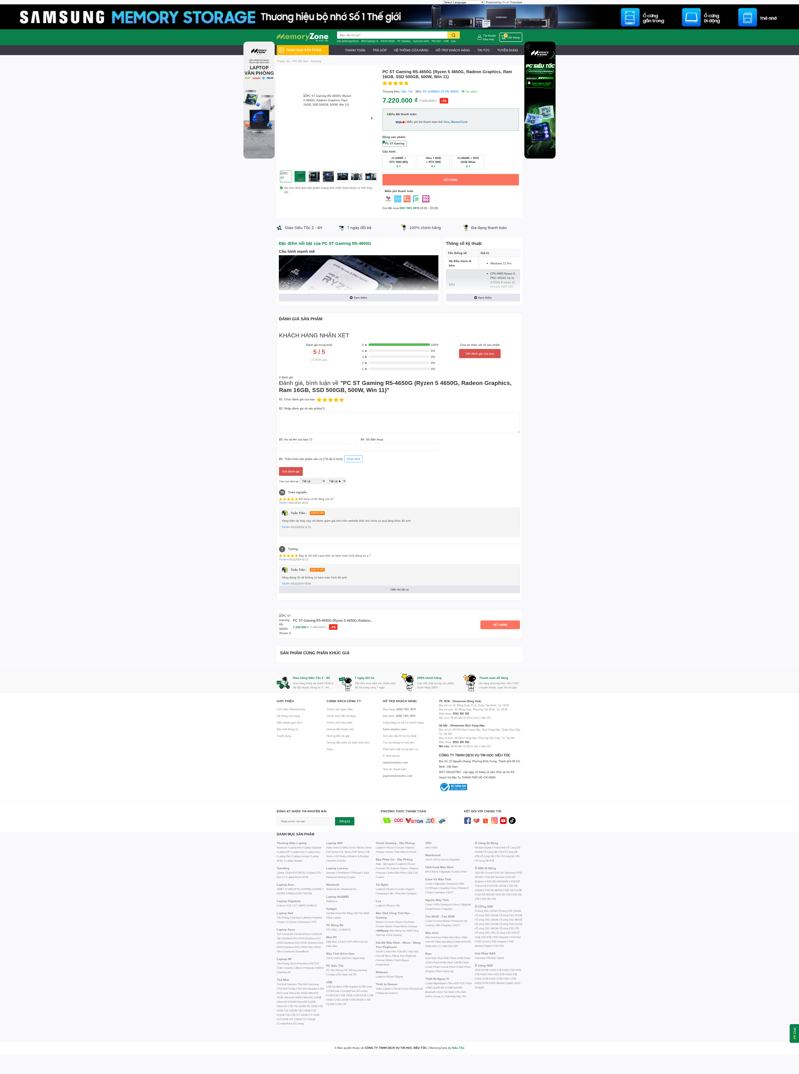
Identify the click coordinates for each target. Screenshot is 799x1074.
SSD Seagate (499, 941)
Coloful (456, 871)
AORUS (312, 905)
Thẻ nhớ (436, 41)
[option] (328, 118)
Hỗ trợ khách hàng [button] (400, 701)
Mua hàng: (399, 709)
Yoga (366, 872)
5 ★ (364, 344)
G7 (295, 905)
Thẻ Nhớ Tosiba (286, 988)
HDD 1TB (496, 970)
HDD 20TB (482, 983)
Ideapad (330, 872)
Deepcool (452, 883)
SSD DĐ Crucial (484, 872)
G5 (290, 905)
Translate (516, 2)
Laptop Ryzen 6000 (298, 877)
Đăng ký (344, 821)
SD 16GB (300, 1006)
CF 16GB (302, 1014)
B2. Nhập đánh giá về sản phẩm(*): (302, 408)
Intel (427, 847)
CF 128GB (296, 1019)
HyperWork (401, 926)
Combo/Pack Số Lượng (291, 1023)
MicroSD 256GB (287, 1001)
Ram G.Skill (456, 966)
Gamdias (440, 892)
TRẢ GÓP (380, 50)
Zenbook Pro (290, 938)
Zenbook (288, 934)
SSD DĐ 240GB (497, 885)
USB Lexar (366, 986)
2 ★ (364, 363)
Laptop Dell (284, 856)
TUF (279, 934)
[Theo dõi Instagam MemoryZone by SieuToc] (494, 820)
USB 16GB (346, 995)
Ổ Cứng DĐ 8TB (485, 860)
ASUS (343, 941)
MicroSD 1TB (285, 1006)
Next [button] (371, 118)
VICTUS (314, 963)
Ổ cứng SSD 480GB (511, 919)
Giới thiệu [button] (285, 701)
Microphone (416, 988)
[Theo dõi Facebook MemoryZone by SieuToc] (467, 820)
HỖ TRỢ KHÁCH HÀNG (453, 50)
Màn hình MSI (450, 946)
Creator (342, 860)
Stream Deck (401, 988)
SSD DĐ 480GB (493, 890)
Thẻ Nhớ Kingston (308, 988)
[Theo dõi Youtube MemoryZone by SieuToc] (503, 820)
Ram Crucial (441, 966)
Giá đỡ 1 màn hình (386, 951)
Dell (397, 851)
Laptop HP (284, 851)
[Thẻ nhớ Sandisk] (399, 16)
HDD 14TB (510, 978)
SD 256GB (305, 1010)
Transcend (499, 847)
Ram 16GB (457, 958)
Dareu (404, 868)
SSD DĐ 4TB (488, 898)
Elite (280, 967)
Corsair (400, 847)
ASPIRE (306, 889)
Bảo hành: (399, 716)
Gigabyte (455, 859)
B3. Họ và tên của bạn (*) (295, 439)
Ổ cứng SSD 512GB (511, 924)
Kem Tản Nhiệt (446, 992)
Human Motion (385, 960)
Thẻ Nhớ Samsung (308, 984)
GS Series (340, 856)
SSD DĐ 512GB (513, 890)
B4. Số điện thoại (372, 439)
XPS (313, 922)
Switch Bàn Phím (396, 872)
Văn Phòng (283, 917)
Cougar (413, 926)
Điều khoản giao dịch (289, 722)
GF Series (333, 851)
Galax (430, 892)
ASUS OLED (388, 41)
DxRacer (409, 922)
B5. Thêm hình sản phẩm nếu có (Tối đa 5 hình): (319, 459)
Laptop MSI (295, 847)
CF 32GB (314, 1014)
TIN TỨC (483, 50)
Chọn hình (353, 459)
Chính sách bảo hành (339, 722)
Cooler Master (384, 926)
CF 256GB (309, 1019)
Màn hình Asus (433, 937)
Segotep (444, 888)
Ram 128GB (455, 962)
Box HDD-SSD (457, 983)
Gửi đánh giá (290, 471)
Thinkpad (356, 872)
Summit (332, 860)
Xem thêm (360, 297)
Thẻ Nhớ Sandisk (286, 984)
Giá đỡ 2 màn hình (408, 951)
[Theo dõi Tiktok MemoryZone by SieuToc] (512, 820)
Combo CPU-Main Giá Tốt (342, 974)
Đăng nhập (488, 39)
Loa (453, 41)
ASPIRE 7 (318, 889)
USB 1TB (341, 1004)
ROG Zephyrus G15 (289, 942)
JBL (392, 893)
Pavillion (303, 963)
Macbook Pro (349, 889)
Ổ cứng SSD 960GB (487, 928)
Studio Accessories (387, 993)
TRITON (307, 893)
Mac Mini (332, 946)
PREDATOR (294, 893)
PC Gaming (404, 41)
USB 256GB (356, 999)
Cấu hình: (389, 151)
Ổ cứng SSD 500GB (487, 924)
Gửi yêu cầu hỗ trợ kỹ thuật (400, 735)
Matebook (331, 901)
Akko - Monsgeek (385, 864)
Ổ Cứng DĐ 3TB (490, 856)
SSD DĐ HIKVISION (497, 881)
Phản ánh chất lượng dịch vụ (400, 749)
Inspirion (317, 917)
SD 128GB (291, 1010)
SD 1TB (291, 1014)
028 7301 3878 (409, 208)
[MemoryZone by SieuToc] (302, 37)
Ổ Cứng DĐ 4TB (510, 856)
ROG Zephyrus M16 (289, 947)
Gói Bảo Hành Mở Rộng (339, 913)
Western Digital (483, 847)
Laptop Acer (298, 851)
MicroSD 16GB (298, 993)
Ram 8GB (443, 958)
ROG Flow (307, 947)
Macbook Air (333, 889)
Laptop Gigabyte (313, 847)
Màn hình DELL (451, 937)
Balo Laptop (334, 917)
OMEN (319, 967)
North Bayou (402, 960)
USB (446, 41)
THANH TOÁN (355, 50)
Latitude (306, 917)
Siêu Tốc (407, 91)
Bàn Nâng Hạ (397, 930)
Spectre (289, 967)
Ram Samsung (445, 971)
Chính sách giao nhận (340, 709)
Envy (294, 963)
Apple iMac (359, 958)
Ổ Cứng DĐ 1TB (493, 851)
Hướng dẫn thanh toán (340, 729)
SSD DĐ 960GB (485, 894)
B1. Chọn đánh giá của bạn (297, 399)
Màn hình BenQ (444, 941)
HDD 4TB (486, 974)
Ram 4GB (430, 958)
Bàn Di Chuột (408, 851)
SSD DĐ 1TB (503, 894)
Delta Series (349, 847)
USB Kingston (350, 986)
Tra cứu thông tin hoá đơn (398, 742)
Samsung (382, 893)
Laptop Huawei (294, 860)
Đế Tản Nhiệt (362, 913)
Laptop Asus (313, 851)
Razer (390, 847)
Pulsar (380, 851)
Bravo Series (365, 847)
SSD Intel (516, 937)
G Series (291, 922)
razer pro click (421, 41)
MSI (356, 941)
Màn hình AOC (463, 941)
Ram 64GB (440, 962)
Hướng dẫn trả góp (338, 735)
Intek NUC (331, 941)
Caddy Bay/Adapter (436, 983)
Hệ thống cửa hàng (288, 716)
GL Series (345, 851)
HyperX (410, 847)
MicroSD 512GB (306, 1001)
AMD (434, 847)
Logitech (380, 847)
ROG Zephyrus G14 (310, 938)
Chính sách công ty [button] (344, 701)
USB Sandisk (333, 986)
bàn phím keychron (348, 41)
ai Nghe (412, 893)
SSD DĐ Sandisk (494, 877)
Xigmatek (440, 883)
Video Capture (384, 988)
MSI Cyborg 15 (369, 41)
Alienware (303, 922)
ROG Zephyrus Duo (312, 942)
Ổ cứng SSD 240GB (487, 915)
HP (328, 929)
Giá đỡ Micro (384, 955)
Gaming (295, 917)
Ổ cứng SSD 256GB (487, 919)
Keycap (381, 872)
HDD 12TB (496, 978)
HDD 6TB (499, 974)
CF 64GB (283, 1019)
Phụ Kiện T (402, 893)
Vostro (281, 922)
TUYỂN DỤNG (507, 50)
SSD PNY (499, 945)
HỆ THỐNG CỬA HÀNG (411, 50)
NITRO (281, 893)
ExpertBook (302, 951)
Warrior (380, 922)
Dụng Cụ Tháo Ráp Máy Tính (450, 996)
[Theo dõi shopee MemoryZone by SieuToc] (485, 820)
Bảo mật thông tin (287, 729)
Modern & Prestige (359, 856)
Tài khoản (489, 35)
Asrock (364, 941)
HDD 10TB (482, 978)
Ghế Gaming (395, 935)
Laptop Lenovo (301, 856)
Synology (480, 957)
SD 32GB (312, 1006)
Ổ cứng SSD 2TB (485, 932)
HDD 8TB (512, 974)
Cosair (429, 883)
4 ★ (364, 351)
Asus (454, 888)
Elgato (399, 976)
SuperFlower (434, 908)
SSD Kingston (501, 937)
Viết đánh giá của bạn (479, 353)
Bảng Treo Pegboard (404, 955)
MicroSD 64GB (293, 997)
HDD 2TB (508, 970)
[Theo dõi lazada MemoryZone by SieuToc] (476, 820)
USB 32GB (360, 995)
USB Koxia (333, 991)
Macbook (282, 847)
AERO (302, 905)
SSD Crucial (483, 941)
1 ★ (364, 369)
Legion (352, 877)
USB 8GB (333, 995)
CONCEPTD (293, 889)
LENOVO (345, 929)
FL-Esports (393, 868)
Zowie (389, 851)
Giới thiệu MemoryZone (291, 709)
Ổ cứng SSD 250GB (511, 915)
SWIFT (280, 889)
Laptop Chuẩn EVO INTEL (291, 872)
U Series (281, 905)
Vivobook (289, 951)
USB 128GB (341, 999)
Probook (309, 967)
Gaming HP (284, 972)
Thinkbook (343, 872)
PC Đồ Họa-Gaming (356, 970)
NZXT (450, 892)
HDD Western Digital (501, 983)
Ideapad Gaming (337, 877)
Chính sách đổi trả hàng (341, 716)
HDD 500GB (482, 970)
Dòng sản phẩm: (394, 137)
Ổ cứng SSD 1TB (509, 928)
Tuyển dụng (284, 735)
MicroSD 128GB (312, 997)
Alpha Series (333, 847)
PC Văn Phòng (334, 970)
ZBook (299, 967)
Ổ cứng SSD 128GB (510, 910)
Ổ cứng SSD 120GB (486, 910)
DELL (335, 929)
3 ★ (364, 357)
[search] (453, 35)
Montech (464, 888)
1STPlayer (432, 888)
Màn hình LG (434, 946)
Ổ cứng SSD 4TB (506, 932)
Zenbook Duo (302, 934)
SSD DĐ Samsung (505, 872)
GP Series (358, 851)
